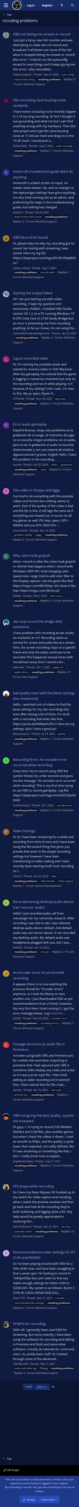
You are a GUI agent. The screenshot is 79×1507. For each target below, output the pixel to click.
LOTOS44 (18, 398)
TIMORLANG (20, 1364)
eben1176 (19, 1298)
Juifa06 (17, 1018)
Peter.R (17, 876)
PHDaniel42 (20, 146)
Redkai (17, 596)
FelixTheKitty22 (22, 1226)
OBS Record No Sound (30, 237)
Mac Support (30, 677)
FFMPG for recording (29, 1323)
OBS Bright (12, 1470)
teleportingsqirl (22, 74)
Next (40, 1386)
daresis (17, 1090)
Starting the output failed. (33, 293)
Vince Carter (20, 530)
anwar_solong (21, 268)
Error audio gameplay (30, 424)
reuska (17, 464)
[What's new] (62, 5)
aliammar (18, 667)
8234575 (18, 212)
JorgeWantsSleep (23, 1161)
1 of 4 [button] (28, 1386)
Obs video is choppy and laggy (36, 490)
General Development (48, 886)
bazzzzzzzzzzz (21, 734)
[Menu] (6, 5)
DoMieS (17, 947)
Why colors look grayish (31, 555)
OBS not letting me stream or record (41, 34)
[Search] (72, 5)
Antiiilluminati (21, 805)
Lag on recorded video (30, 358)
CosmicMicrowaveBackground (31, 333)
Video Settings (24, 831)
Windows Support (34, 84)
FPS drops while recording (33, 1186)
